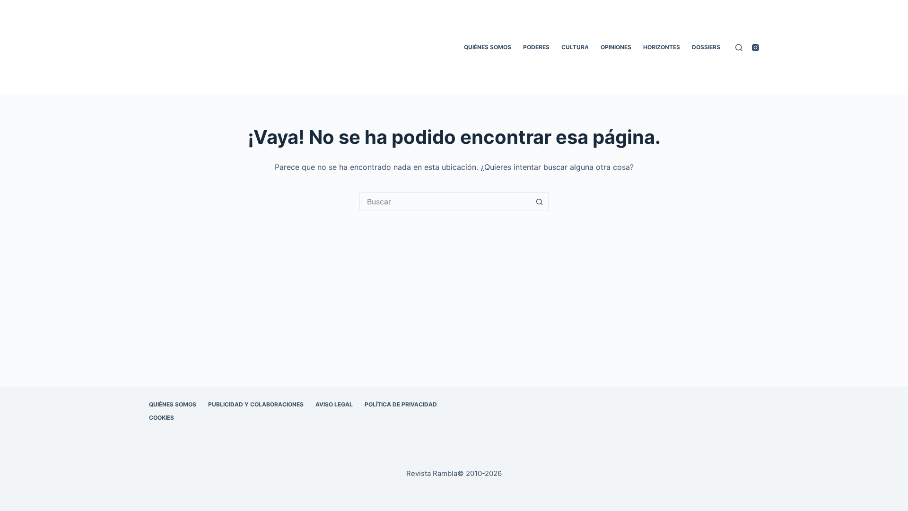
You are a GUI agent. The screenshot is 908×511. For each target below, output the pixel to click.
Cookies (161, 417)
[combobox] (445, 201)
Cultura (575, 47)
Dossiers (706, 47)
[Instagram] (755, 47)
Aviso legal (334, 404)
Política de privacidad (401, 404)
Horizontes (661, 47)
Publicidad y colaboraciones (256, 404)
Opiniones (616, 47)
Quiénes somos (487, 47)
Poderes (536, 47)
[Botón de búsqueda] (539, 202)
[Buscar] (738, 47)
